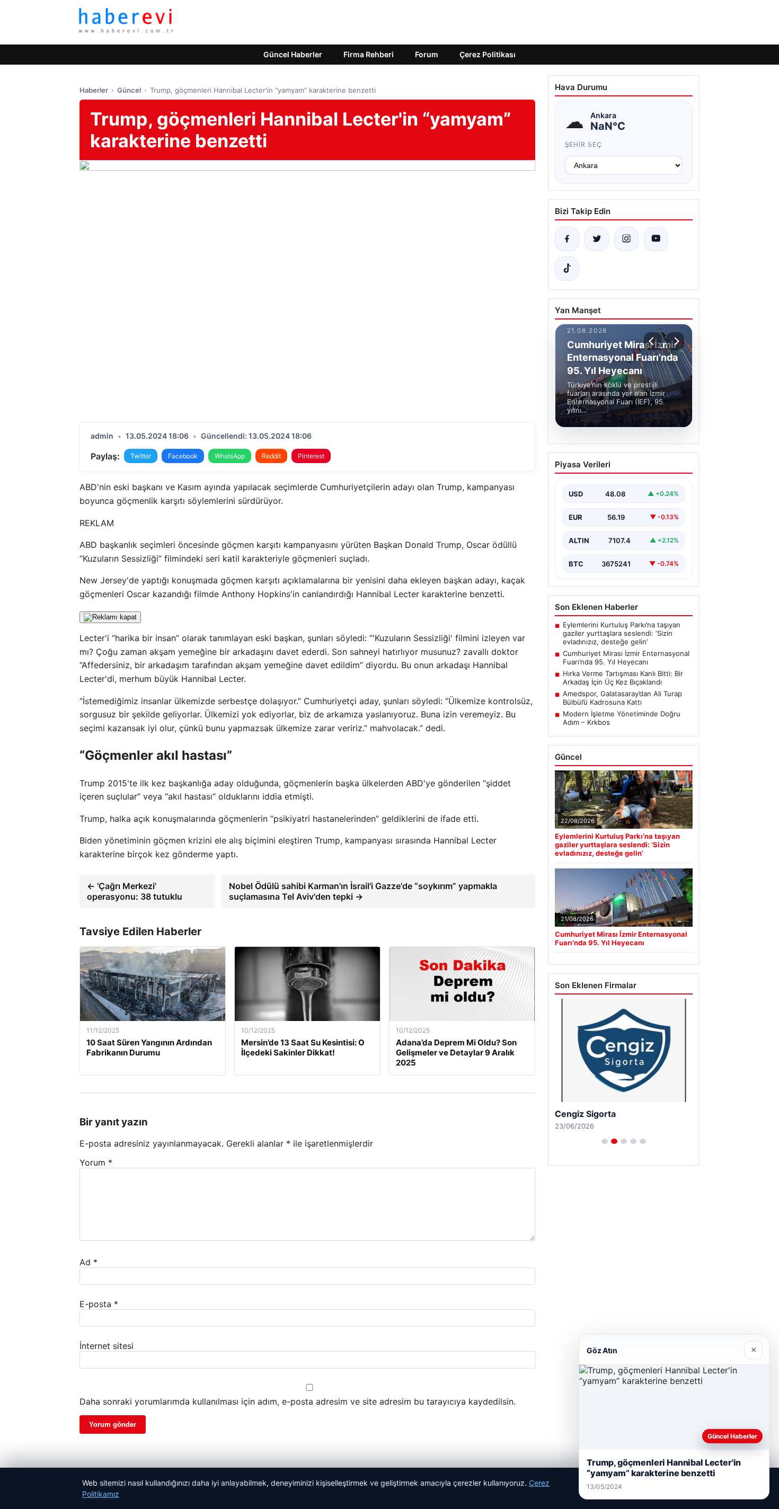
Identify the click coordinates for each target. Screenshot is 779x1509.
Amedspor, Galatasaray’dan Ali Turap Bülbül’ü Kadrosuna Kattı (622, 697)
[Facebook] (567, 239)
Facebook (183, 456)
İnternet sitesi (106, 1346)
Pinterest (311, 456)
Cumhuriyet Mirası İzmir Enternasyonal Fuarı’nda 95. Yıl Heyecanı (626, 657)
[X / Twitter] (597, 239)
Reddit (271, 456)
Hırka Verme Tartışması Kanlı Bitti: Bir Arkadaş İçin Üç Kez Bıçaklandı (623, 677)
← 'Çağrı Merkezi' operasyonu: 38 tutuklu (134, 891)
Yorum (95, 1162)
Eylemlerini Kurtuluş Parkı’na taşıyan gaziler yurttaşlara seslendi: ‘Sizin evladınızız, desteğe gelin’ (621, 633)
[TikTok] (567, 268)
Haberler (93, 90)
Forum (426, 54)
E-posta (98, 1304)
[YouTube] (656, 239)
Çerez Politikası (487, 54)
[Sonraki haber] (675, 341)
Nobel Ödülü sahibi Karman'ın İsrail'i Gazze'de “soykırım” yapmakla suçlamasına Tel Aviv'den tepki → (363, 891)
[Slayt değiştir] (604, 1141)
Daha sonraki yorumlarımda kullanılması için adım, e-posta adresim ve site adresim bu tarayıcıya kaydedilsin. (297, 1401)
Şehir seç (584, 144)
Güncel (129, 90)
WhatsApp (230, 456)
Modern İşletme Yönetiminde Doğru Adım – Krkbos (621, 717)
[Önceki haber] (653, 341)
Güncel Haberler (292, 54)
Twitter (140, 456)
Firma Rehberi (368, 54)
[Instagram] (626, 239)
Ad (88, 1262)
